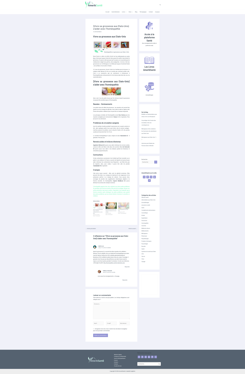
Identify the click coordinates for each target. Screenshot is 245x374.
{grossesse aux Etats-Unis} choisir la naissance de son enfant (111, 211)
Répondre (127, 266)
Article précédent (91, 228)
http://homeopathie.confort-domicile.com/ (114, 262)
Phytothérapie (145, 238)
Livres (123, 12)
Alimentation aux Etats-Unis (148, 200)
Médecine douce (146, 228)
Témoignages (143, 12)
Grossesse (144, 220)
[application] (125, 12)
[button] (160, 5)
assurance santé (146, 205)
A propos (157, 12)
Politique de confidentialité (120, 356)
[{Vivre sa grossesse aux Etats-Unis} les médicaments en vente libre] (98, 205)
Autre (143, 207)
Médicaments (145, 231)
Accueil (107, 12)
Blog (136, 12)
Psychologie (145, 243)
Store (130, 12)
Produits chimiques (146, 241)
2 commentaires (97, 31)
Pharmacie (144, 236)
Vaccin (143, 256)
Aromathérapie (145, 202)
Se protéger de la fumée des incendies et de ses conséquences (149, 123)
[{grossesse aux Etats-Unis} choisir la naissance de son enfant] (111, 205)
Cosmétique (145, 212)
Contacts (116, 364)
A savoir (116, 360)
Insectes (144, 225)
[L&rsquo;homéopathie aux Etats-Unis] (123, 205)
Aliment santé (145, 197)
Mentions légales (118, 354)
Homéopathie (145, 223)
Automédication (116, 12)
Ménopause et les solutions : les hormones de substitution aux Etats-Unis (149, 131)
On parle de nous (118, 366)
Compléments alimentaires (148, 210)
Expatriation (144, 218)
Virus (143, 259)
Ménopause (145, 233)
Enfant (143, 215)
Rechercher (144, 159)
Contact (151, 12)
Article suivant (133, 228)
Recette (144, 246)
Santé (143, 249)
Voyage (143, 261)
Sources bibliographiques (119, 358)
